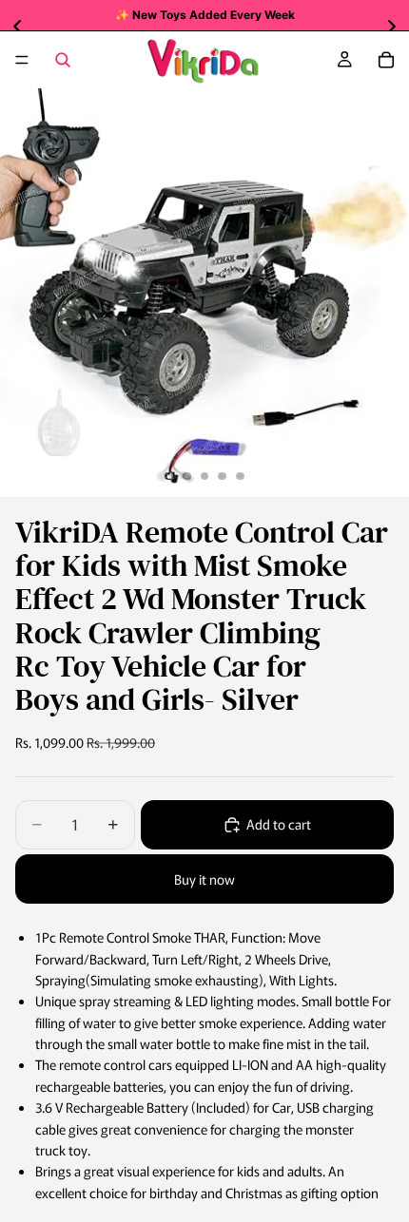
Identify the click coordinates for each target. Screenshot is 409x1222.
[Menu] (22, 60)
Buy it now (204, 878)
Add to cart (278, 823)
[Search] (63, 60)
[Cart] (386, 60)
